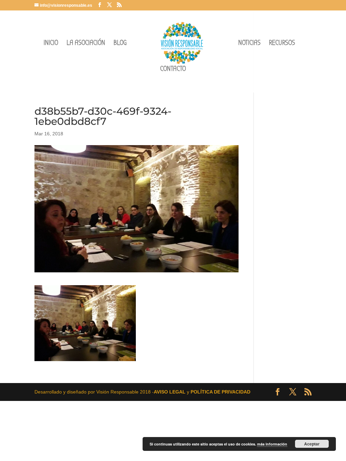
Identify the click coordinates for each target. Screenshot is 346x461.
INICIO (51, 43)
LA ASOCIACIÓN (86, 43)
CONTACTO (173, 69)
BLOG (120, 43)
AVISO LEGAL (170, 392)
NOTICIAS (249, 43)
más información (272, 443)
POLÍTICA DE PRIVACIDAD (220, 392)
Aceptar (312, 444)
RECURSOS (282, 43)
